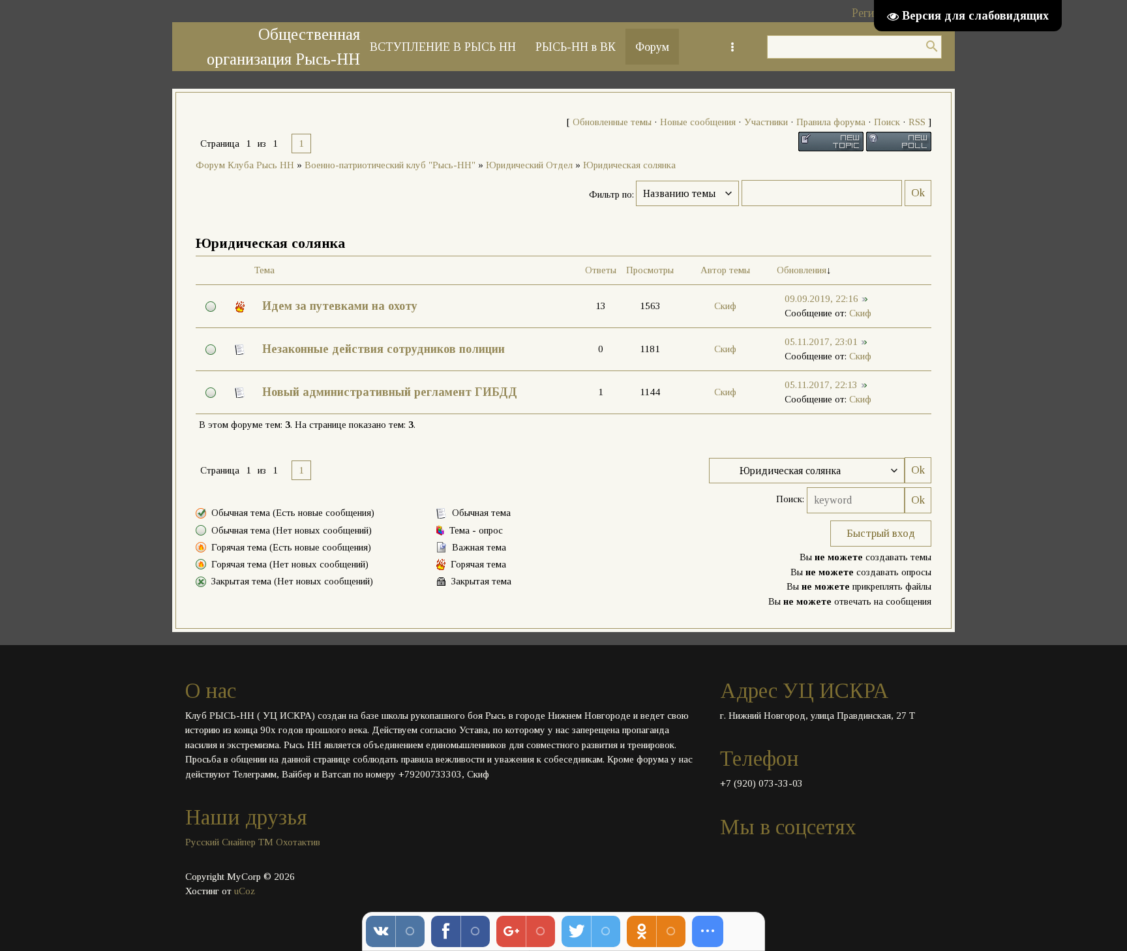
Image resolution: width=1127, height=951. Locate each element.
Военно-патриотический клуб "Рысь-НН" (390, 165)
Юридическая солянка (629, 165)
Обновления (801, 270)
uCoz (244, 891)
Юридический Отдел (529, 165)
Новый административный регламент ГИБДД (389, 392)
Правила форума (830, 122)
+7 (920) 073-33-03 (761, 783)
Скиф (725, 306)
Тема (264, 270)
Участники (766, 122)
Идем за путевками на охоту (339, 305)
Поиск (887, 122)
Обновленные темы (612, 122)
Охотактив (298, 842)
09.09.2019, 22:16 (821, 299)
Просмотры (650, 270)
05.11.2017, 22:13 (821, 385)
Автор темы (725, 270)
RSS (917, 122)
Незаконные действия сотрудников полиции (383, 348)
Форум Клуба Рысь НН (245, 165)
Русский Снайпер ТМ (229, 842)
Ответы (600, 270)
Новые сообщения (698, 122)
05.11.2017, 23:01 (821, 342)
